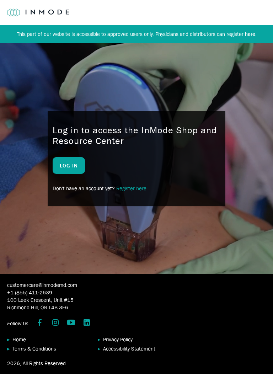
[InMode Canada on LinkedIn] (86, 322)
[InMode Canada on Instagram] (55, 322)
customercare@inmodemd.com (42, 285)
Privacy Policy (118, 339)
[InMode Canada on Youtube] (71, 322)
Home (19, 339)
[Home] (38, 12)
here (250, 34)
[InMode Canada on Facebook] (40, 322)
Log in (69, 165)
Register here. (132, 188)
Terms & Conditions (34, 349)
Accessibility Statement (129, 349)
